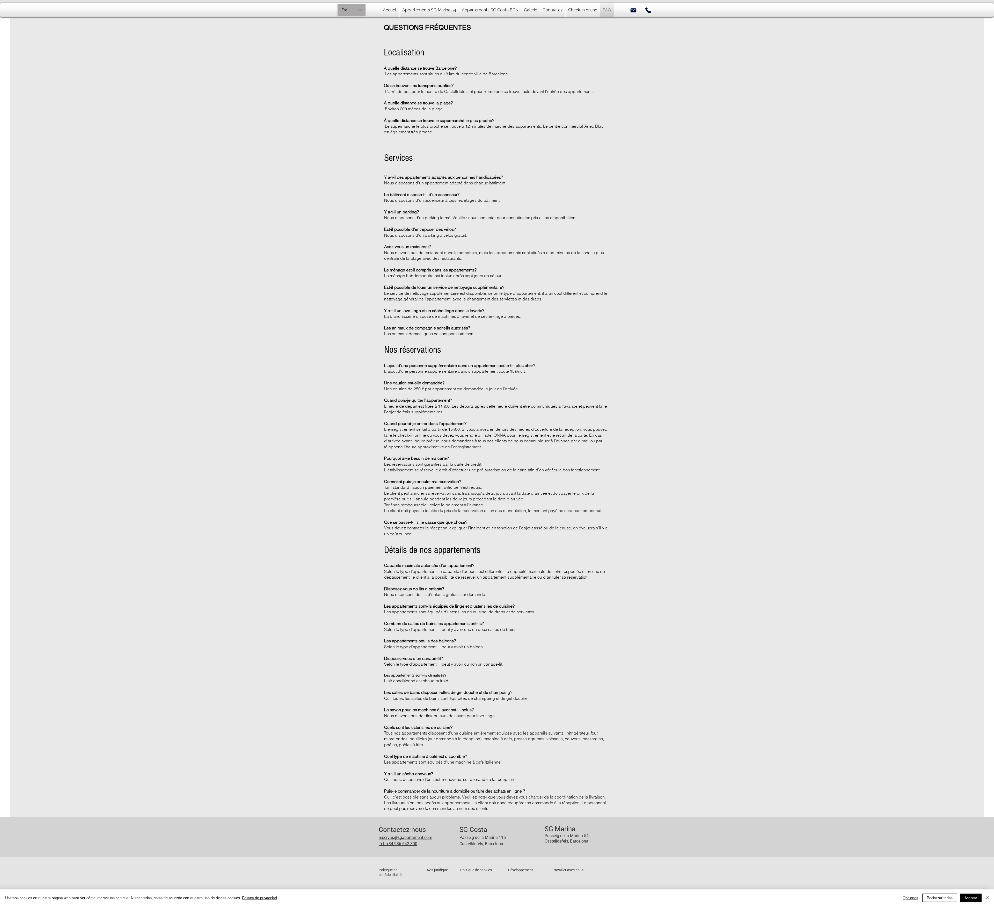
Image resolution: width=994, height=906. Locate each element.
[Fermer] (988, 898)
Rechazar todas (940, 897)
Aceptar (970, 897)
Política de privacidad (259, 897)
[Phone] (648, 10)
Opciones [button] (910, 897)
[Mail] (633, 10)
